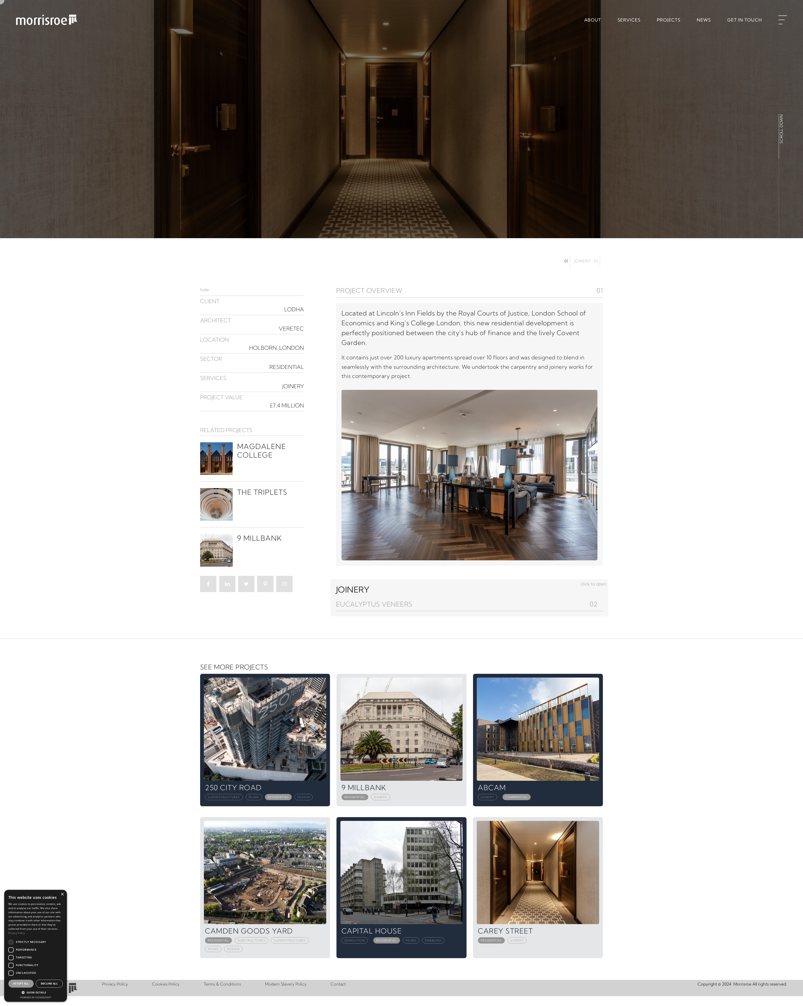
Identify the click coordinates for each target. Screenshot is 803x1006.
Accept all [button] (21, 983)
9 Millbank (363, 787)
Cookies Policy (169, 984)
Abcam (492, 787)
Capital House (371, 931)
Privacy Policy (118, 984)
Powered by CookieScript (35, 997)
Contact (341, 984)
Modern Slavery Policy (289, 984)
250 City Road (233, 787)
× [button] (62, 894)
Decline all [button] (49, 983)
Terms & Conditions (225, 984)
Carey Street (505, 931)
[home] (48, 21)
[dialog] (35, 946)
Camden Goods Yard (249, 931)
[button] (469, 290)
